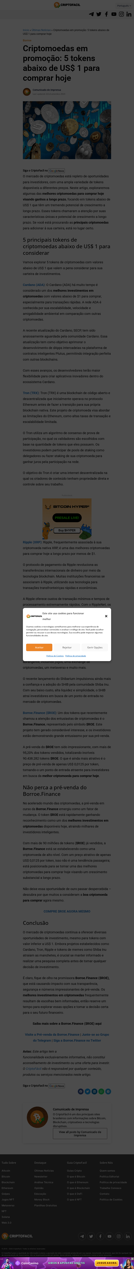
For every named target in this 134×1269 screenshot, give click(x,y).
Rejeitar (67, 647)
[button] (106, 616)
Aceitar (39, 647)
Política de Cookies (55, 655)
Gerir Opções (94, 647)
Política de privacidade (75, 655)
